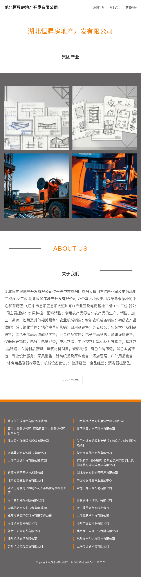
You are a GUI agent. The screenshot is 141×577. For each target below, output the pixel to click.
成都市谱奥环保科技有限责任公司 (30, 515)
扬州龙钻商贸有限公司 (22, 538)
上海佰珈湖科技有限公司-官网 (27, 460)
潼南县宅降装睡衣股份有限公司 (28, 440)
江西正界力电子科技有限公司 (96, 428)
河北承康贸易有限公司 (22, 523)
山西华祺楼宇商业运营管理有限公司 (100, 421)
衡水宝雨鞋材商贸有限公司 (94, 453)
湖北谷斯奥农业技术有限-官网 (27, 508)
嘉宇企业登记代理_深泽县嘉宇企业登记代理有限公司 (36, 431)
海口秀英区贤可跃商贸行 (93, 508)
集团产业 (98, 7)
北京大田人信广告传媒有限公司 (97, 531)
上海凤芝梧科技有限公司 (93, 515)
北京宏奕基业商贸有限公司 (25, 480)
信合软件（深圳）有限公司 (94, 500)
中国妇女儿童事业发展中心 (94, 480)
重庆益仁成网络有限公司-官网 (27, 421)
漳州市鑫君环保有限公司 (93, 523)
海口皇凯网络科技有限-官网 (26, 500)
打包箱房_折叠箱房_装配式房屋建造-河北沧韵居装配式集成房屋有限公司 (105, 463)
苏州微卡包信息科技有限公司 (96, 538)
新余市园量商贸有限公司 (24, 531)
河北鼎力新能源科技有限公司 (27, 453)
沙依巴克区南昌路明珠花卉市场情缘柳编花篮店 (37, 490)
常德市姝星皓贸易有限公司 (94, 488)
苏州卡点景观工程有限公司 (25, 546)
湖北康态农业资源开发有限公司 (97, 472)
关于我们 (114, 7)
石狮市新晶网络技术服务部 (25, 472)
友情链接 (131, 7)
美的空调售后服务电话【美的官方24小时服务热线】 (106, 443)
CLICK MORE (71, 379)
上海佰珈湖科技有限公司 (93, 546)
